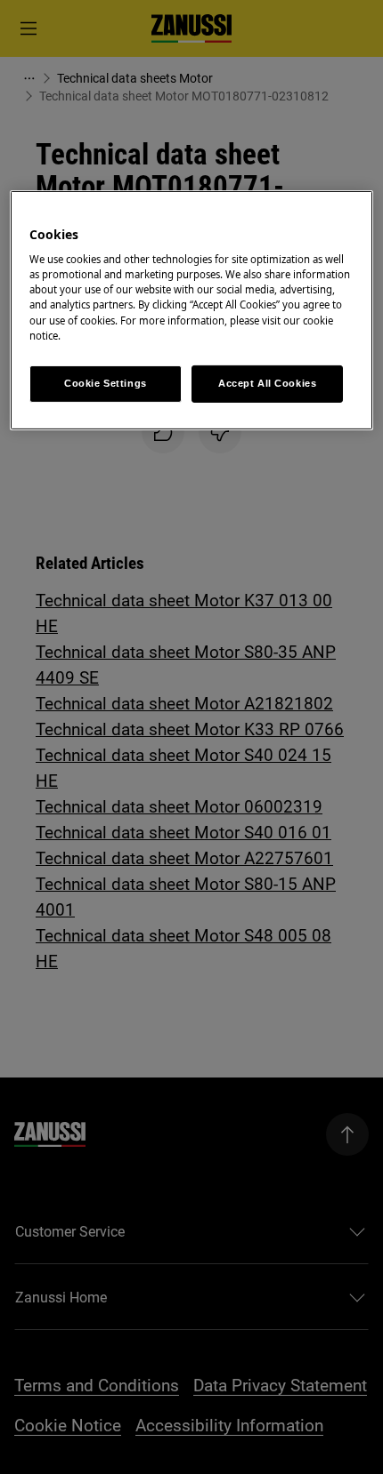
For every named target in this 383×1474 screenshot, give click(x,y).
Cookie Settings (105, 383)
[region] (192, 310)
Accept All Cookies (267, 383)
